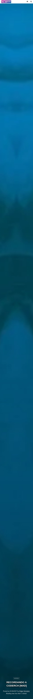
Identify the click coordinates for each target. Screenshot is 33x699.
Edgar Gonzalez (24, 691)
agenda (16, 678)
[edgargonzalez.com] (6, 1)
